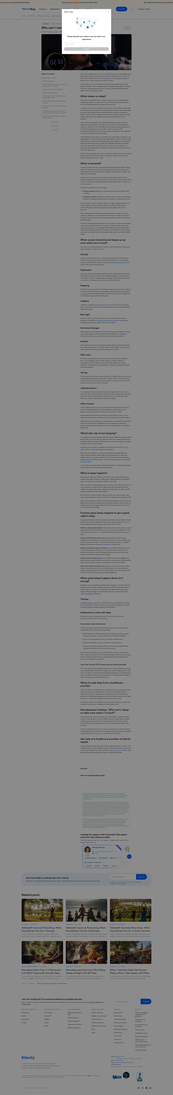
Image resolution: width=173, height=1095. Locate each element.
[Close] (109, 12)
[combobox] (86, 44)
